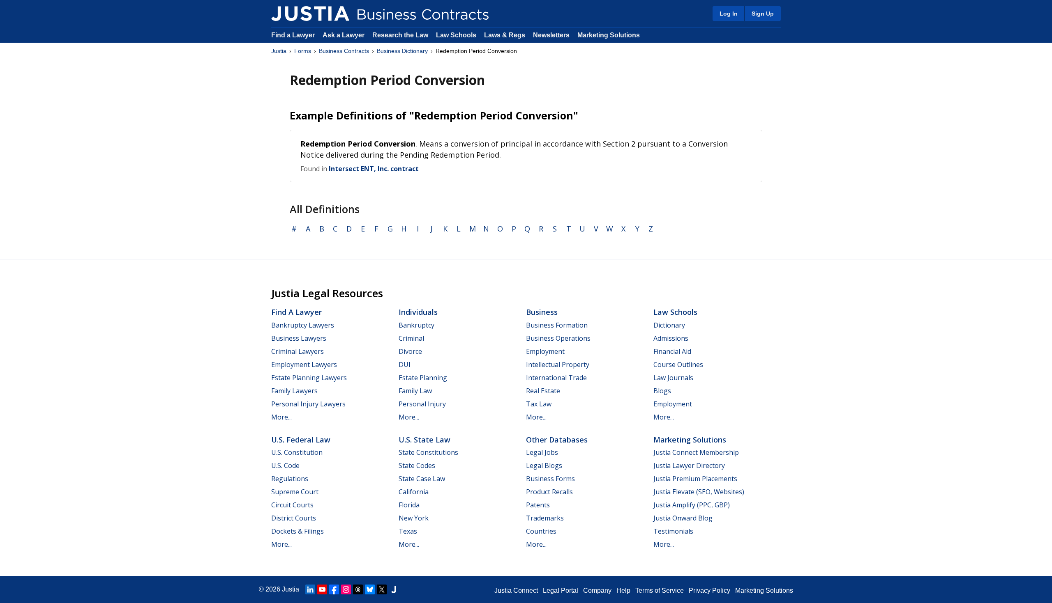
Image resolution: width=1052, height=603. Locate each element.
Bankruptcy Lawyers (302, 325)
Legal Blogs (544, 465)
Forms (302, 51)
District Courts (293, 518)
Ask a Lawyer (344, 35)
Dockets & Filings (297, 531)
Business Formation (557, 325)
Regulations (289, 478)
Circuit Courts (292, 504)
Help (623, 590)
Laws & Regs (504, 35)
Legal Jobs (542, 452)
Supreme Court (294, 491)
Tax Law (538, 403)
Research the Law (400, 35)
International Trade (556, 377)
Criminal (411, 338)
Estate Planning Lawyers (309, 377)
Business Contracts (344, 51)
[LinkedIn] (310, 589)
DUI (405, 364)
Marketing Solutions (608, 35)
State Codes (417, 465)
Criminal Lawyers (297, 351)
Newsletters (551, 35)
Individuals (418, 312)
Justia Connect (516, 590)
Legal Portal (560, 590)
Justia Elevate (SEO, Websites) (698, 491)
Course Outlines (678, 364)
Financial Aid (672, 351)
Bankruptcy (416, 325)
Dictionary (669, 325)
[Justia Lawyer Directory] (394, 589)
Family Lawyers (294, 390)
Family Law (415, 390)
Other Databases (557, 440)
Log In (729, 13)
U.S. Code (285, 465)
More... (281, 417)
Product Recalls (549, 491)
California (414, 491)
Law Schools (456, 35)
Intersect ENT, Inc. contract (374, 168)
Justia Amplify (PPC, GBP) (691, 504)
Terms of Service (659, 590)
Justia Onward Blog (683, 518)
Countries (541, 531)
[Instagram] (346, 589)
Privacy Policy (709, 590)
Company (597, 590)
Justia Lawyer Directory (689, 465)
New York (414, 518)
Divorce (410, 351)
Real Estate (543, 390)
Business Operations (558, 338)
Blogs (662, 390)
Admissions (670, 338)
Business (542, 312)
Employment (545, 351)
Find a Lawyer (293, 35)
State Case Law (422, 478)
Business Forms (550, 478)
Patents (538, 504)
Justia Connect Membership (696, 452)
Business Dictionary (402, 51)
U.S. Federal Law (300, 440)
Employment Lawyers (304, 364)
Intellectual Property (557, 364)
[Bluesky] (370, 589)
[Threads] (358, 589)
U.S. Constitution (297, 452)
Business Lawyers (298, 338)
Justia (278, 51)
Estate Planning (423, 377)
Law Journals (673, 377)
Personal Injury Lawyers (308, 403)
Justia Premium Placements (695, 478)
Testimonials (673, 531)
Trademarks (545, 518)
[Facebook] (334, 589)
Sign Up (763, 13)
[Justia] (310, 13)
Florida (409, 504)
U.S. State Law (424, 440)
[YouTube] (322, 589)
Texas (408, 531)
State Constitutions (428, 452)
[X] (382, 589)
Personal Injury (422, 403)
